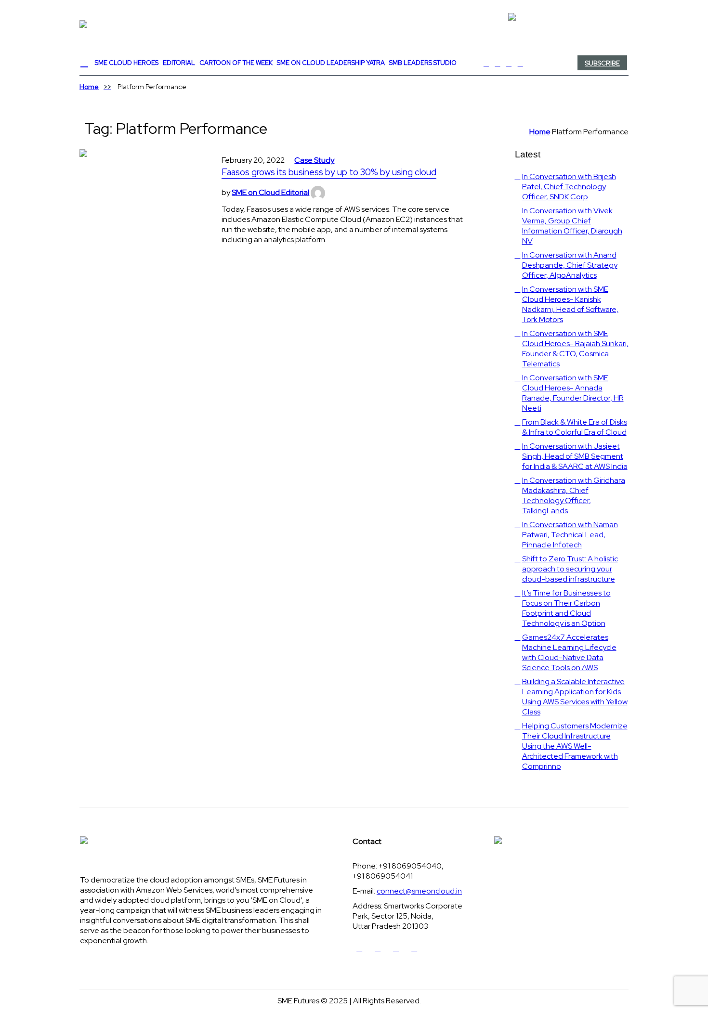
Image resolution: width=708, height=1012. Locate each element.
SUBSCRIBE (602, 63)
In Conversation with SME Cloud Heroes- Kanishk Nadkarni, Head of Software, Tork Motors (570, 304)
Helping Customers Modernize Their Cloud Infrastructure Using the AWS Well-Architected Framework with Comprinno (575, 746)
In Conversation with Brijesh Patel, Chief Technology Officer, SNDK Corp (569, 186)
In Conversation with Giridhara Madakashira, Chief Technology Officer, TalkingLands (573, 495)
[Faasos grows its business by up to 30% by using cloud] (140, 210)
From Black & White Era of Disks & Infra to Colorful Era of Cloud (574, 427)
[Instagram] (520, 63)
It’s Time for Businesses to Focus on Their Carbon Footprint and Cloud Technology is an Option (566, 608)
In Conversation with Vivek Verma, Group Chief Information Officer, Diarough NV (572, 226)
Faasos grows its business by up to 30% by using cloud (329, 172)
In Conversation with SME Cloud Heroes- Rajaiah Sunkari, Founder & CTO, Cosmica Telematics (575, 348)
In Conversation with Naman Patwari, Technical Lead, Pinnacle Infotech (570, 534)
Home (89, 86)
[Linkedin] (509, 63)
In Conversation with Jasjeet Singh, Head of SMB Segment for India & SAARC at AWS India (575, 456)
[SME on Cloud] (354, 24)
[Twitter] (497, 63)
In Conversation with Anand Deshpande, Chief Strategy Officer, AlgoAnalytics (569, 265)
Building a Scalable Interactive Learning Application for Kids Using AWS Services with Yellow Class (575, 696)
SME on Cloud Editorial (270, 192)
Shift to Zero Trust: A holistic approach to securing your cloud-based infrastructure (570, 569)
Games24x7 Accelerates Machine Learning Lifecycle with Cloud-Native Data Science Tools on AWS (569, 652)
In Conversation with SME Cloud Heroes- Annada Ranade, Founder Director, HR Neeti (573, 393)
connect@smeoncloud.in (419, 891)
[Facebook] (486, 63)
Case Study (314, 160)
